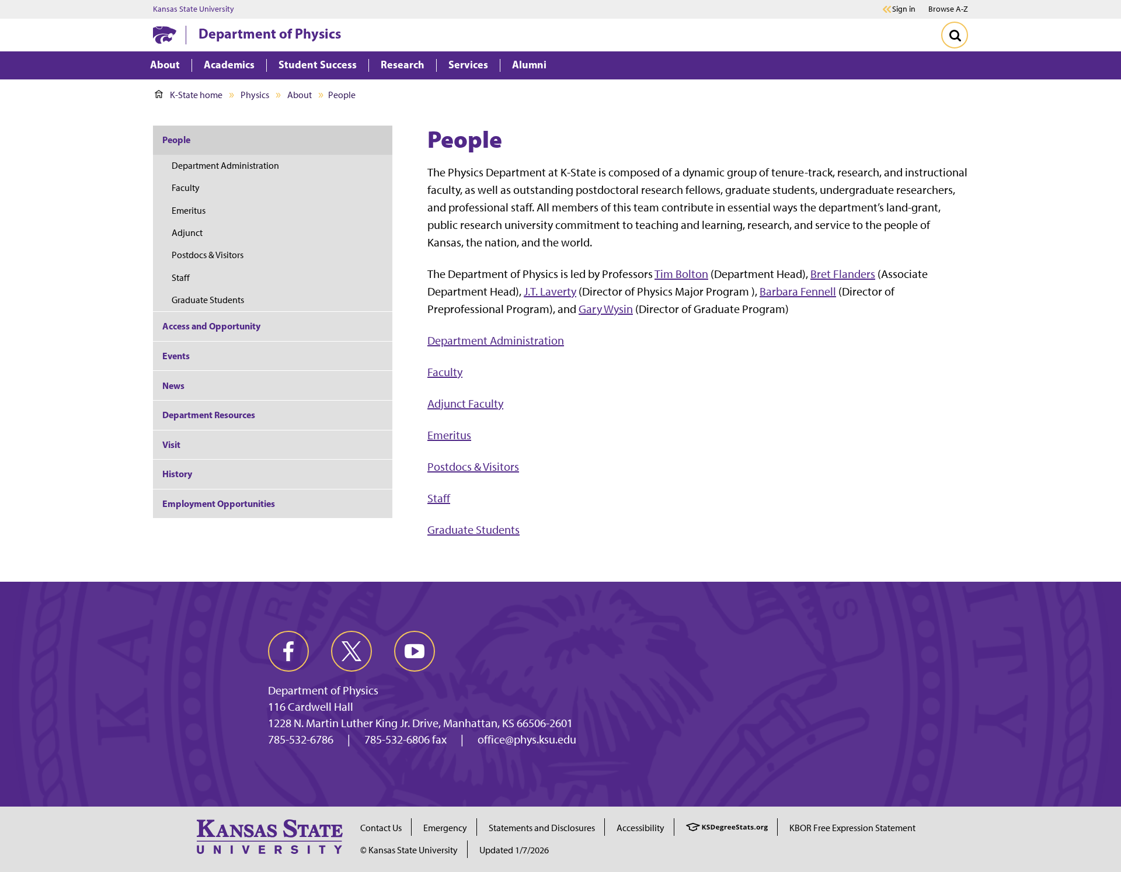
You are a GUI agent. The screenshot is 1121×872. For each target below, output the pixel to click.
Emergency (445, 827)
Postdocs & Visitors (473, 467)
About (299, 94)
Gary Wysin (606, 309)
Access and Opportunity (211, 326)
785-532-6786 (300, 739)
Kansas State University (193, 9)
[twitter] (351, 651)
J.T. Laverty (550, 291)
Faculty (444, 372)
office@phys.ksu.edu (527, 739)
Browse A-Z (948, 9)
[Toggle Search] (954, 35)
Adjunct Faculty (465, 404)
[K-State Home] (164, 34)
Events (176, 356)
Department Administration (495, 340)
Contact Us (381, 827)
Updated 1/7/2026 (514, 850)
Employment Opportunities (218, 503)
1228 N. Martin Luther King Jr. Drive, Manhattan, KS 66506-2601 (420, 723)
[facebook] (288, 651)
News (173, 385)
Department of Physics (270, 33)
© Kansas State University (409, 850)
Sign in (903, 9)
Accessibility (640, 827)
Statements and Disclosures (542, 827)
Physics (255, 94)
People (176, 139)
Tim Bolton (681, 274)
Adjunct (187, 232)
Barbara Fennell (798, 291)
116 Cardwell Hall (310, 707)
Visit (171, 444)
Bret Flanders (842, 274)
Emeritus (449, 435)
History (177, 474)
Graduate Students (473, 530)
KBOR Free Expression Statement (852, 827)
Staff (438, 498)
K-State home (196, 94)
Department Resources (208, 415)
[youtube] (414, 651)
